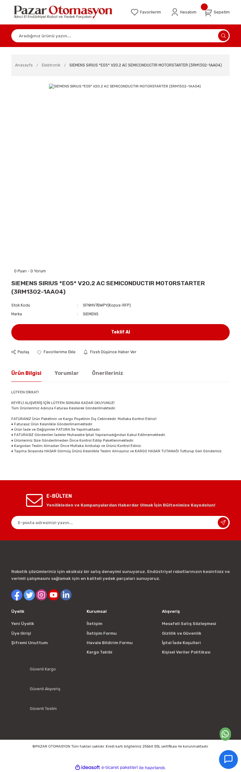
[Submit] (223, 522)
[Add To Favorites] (56, 352)
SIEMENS (91, 314)
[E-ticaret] (119, 767)
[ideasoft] (87, 767)
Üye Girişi (21, 633)
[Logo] (67, 12)
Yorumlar (67, 373)
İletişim (94, 623)
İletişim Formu (102, 633)
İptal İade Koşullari (181, 642)
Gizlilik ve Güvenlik (181, 633)
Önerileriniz (107, 373)
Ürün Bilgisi (26, 373)
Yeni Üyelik (22, 623)
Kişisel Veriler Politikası (186, 652)
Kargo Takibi (99, 652)
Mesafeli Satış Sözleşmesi (189, 623)
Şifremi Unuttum (29, 642)
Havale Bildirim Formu (110, 642)
